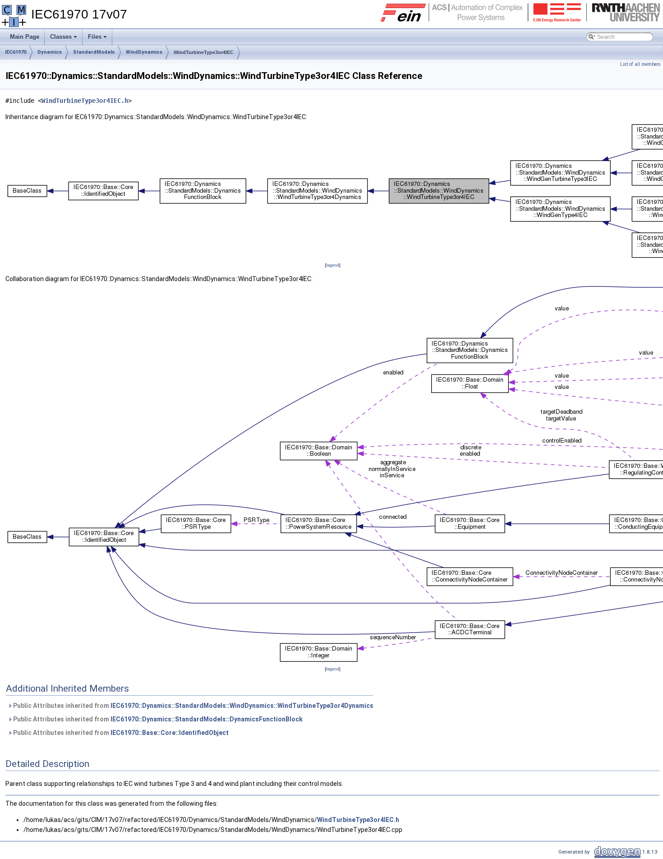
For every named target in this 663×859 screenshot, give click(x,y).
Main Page (24, 36)
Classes (64, 39)
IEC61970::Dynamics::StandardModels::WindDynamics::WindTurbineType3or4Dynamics (241, 705)
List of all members (640, 64)
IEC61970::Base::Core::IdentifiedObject (169, 732)
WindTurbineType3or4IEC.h (84, 100)
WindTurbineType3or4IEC (204, 52)
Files (98, 39)
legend (332, 265)
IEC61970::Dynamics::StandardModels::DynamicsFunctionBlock (206, 719)
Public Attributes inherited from (192, 705)
